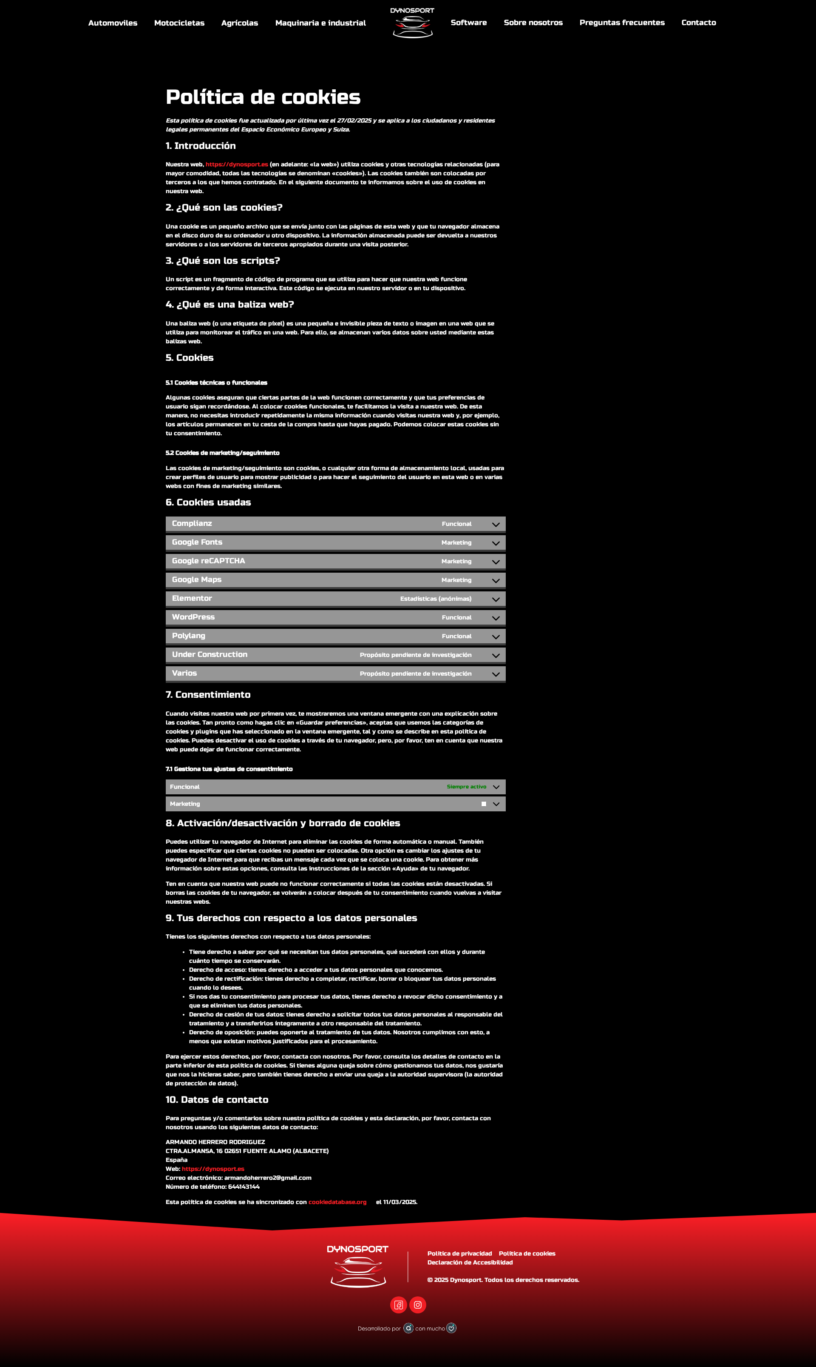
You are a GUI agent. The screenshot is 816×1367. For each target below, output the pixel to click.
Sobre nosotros (533, 22)
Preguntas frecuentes (622, 22)
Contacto (699, 22)
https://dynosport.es (237, 164)
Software (469, 22)
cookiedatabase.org (338, 1202)
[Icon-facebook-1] (398, 1304)
